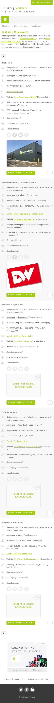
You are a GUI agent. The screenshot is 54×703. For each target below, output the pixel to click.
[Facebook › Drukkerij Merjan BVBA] (14, 368)
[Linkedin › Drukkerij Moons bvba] (20, 589)
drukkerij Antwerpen (28, 38)
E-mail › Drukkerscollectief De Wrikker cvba (24, 214)
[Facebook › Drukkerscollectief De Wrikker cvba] (14, 257)
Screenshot (44, 97)
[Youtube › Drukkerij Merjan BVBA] (26, 368)
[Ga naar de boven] (50, 173)
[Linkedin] (32, 689)
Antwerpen (10, 75)
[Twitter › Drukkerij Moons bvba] (8, 589)
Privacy (32, 697)
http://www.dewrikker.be (24, 219)
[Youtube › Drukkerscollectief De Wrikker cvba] (26, 257)
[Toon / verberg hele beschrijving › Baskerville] (29, 104)
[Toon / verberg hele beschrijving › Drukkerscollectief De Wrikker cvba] (29, 226)
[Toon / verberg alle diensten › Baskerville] (29, 111)
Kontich (20, 75)
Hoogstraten (22, 317)
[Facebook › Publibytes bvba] (14, 479)
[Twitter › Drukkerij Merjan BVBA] (8, 368)
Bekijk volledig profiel (21, 173)
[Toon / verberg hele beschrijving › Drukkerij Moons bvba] (29, 566)
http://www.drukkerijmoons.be (26, 559)
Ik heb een (41, 2)
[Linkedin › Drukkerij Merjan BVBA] (20, 368)
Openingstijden (13, 118)
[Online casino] (27, 643)
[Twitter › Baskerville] (8, 134)
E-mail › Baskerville (14, 92)
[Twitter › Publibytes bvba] (8, 479)
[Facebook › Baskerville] (14, 134)
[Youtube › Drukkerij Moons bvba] (26, 589)
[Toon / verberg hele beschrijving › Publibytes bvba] (29, 456)
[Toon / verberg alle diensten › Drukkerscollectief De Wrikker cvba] (29, 234)
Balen (19, 535)
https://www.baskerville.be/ (25, 97)
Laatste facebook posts (17, 123)
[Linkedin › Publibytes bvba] (20, 479)
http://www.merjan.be (23, 341)
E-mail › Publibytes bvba (16, 441)
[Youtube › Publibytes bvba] (26, 479)
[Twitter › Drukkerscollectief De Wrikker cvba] (8, 257)
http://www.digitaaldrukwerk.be (27, 447)
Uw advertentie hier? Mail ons (27, 670)
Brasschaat (22, 425)
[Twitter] (21, 689)
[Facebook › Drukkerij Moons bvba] (14, 589)
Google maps (32, 75)
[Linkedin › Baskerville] (20, 134)
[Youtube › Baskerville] (26, 134)
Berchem (21, 195)
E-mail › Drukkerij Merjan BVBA (19, 336)
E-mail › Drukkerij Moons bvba (19, 554)
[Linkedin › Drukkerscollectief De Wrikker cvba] (20, 257)
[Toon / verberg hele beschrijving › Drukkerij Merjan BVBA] (29, 346)
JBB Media (24, 697)
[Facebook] (26, 689)
